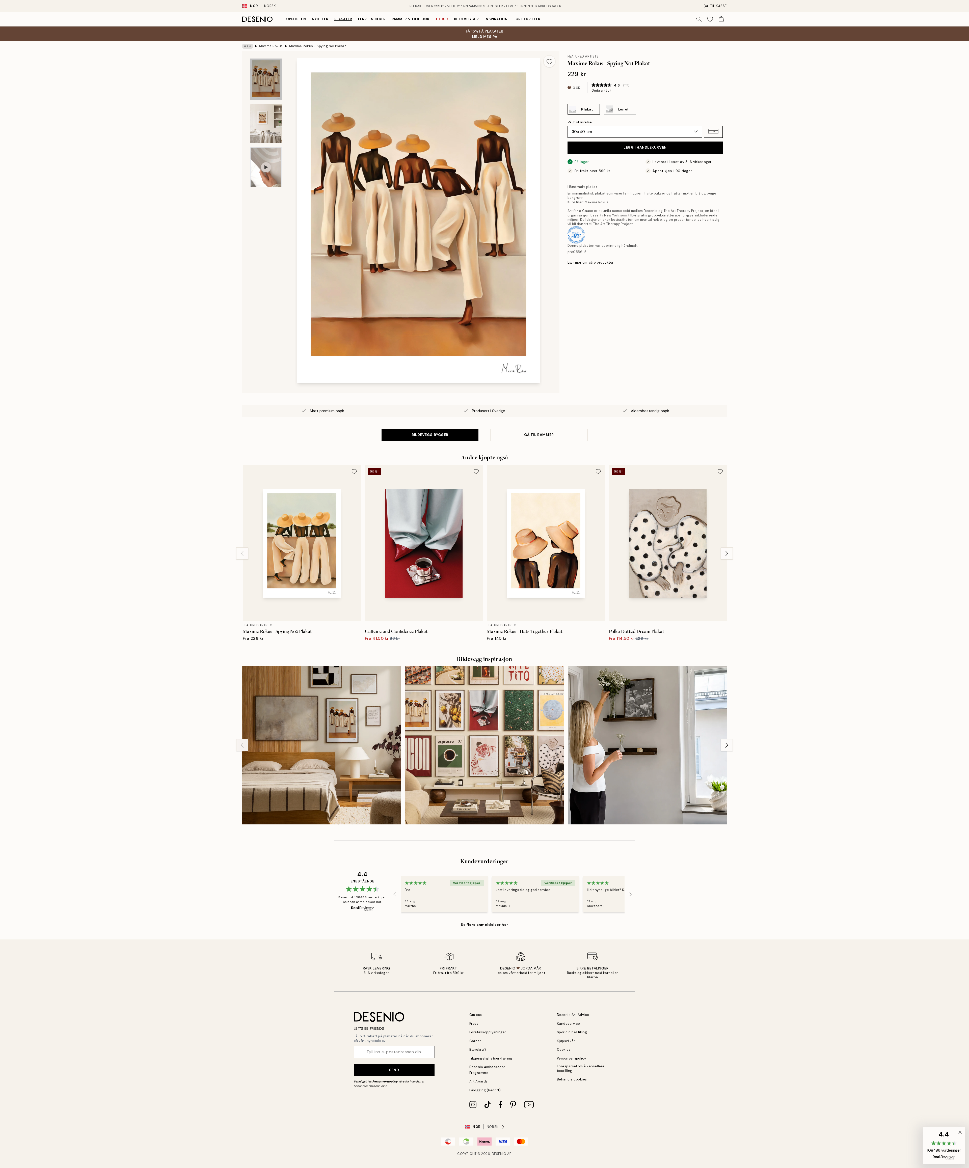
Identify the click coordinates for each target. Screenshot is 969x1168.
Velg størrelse (580, 122)
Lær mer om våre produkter (591, 262)
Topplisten (295, 19)
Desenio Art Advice (573, 1015)
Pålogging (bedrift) (485, 1090)
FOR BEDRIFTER (527, 19)
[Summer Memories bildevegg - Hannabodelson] (647, 745)
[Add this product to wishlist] (549, 61)
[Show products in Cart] (721, 19)
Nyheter (320, 19)
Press (474, 1023)
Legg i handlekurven (645, 147)
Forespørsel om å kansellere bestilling (581, 1068)
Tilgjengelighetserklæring (491, 1058)
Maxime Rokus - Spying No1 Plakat (317, 46)
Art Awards (478, 1081)
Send (394, 1070)
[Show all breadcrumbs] (247, 46)
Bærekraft (478, 1049)
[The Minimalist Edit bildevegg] (321, 745)
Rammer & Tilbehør (410, 19)
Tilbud (441, 19)
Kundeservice (568, 1023)
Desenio (499, 1154)
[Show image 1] (266, 79)
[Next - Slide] (727, 553)
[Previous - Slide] (242, 553)
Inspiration (495, 19)
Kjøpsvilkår (566, 1041)
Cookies (564, 1049)
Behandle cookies (572, 1079)
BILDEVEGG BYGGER (430, 434)
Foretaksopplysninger (487, 1032)
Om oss (475, 1015)
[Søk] (699, 19)
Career (475, 1041)
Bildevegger (466, 19)
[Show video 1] (266, 167)
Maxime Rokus (271, 46)
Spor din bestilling (572, 1032)
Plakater (343, 19)
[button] (713, 131)
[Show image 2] (266, 123)
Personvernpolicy (385, 1081)
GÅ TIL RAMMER (539, 434)
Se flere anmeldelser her (484, 924)
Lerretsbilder (372, 19)
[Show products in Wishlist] (710, 19)
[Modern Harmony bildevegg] (484, 745)
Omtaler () (601, 91)
